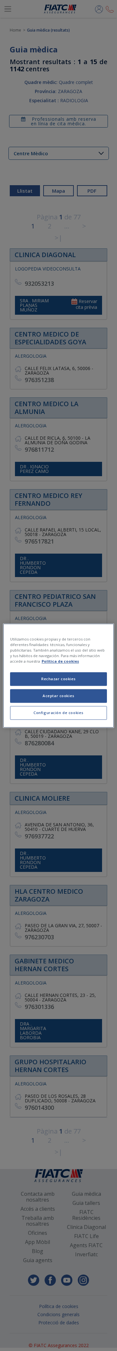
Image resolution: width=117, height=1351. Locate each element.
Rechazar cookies (58, 678)
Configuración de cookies (58, 712)
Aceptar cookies (58, 695)
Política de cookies (60, 661)
